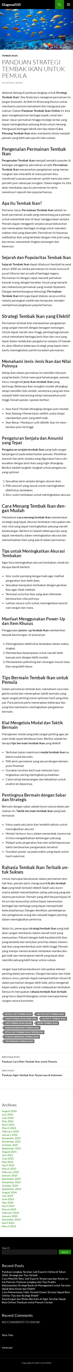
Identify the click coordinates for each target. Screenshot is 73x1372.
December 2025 (11, 1138)
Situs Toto (7, 1335)
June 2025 (8, 1158)
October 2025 (10, 1145)
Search (6, 1247)
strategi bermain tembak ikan (22, 1036)
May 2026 (7, 1121)
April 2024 (8, 1205)
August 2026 (9, 1111)
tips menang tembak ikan (19, 1041)
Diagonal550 (11, 4)
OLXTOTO (46, 1362)
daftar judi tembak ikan (50, 1014)
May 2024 (7, 1202)
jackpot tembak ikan (54, 1018)
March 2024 (9, 1209)
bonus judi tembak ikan (18, 1014)
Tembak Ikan (10, 55)
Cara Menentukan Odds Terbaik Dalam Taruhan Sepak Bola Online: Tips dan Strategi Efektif (36, 1293)
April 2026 (8, 1124)
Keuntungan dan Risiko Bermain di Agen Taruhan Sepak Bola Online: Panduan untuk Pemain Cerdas (34, 1300)
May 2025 (7, 1161)
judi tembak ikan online (18, 1023)
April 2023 (8, 1222)
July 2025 (7, 1155)
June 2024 (8, 1199)
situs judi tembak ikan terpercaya (24, 1032)
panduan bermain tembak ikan (22, 1027)
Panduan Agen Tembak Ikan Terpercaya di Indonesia (32, 1073)
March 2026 (9, 1128)
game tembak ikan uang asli (20, 1018)
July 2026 (7, 1114)
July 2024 (7, 1195)
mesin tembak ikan (47, 1023)
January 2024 (10, 1216)
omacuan (7, 1347)
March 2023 (9, 1226)
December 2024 (11, 1178)
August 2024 (9, 1192)
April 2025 (8, 1165)
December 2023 (11, 1219)
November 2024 (11, 1182)
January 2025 (10, 1175)
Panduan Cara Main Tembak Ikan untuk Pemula (29, 1059)
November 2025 (11, 1141)
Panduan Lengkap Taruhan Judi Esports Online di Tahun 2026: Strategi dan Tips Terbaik (34, 1273)
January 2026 (10, 1134)
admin (19, 82)
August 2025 (9, 1151)
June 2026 (8, 1117)
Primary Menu (68, 4)
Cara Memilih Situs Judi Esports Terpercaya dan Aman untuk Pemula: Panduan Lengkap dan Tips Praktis (35, 1280)
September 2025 (11, 1148)
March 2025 (9, 1168)
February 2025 (10, 1172)
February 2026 (10, 1131)
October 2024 (10, 1185)
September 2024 (11, 1189)
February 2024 (10, 1212)
